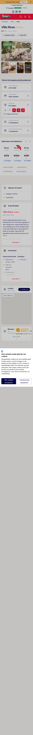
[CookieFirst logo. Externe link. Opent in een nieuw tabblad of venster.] (2, 351)
